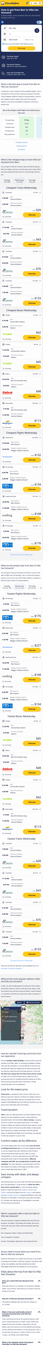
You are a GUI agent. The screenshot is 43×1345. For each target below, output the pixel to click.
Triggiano (25, 1190)
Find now (32, 215)
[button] (21, 1036)
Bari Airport (28, 1192)
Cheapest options (22, 142)
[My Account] (27, 3)
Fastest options (21, 146)
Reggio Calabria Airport (11, 1195)
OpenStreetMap (33, 1043)
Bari (20, 1002)
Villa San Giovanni (34, 1002)
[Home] (12, 3)
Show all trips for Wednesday (22, 555)
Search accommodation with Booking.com (18, 44)
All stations (21, 149)
